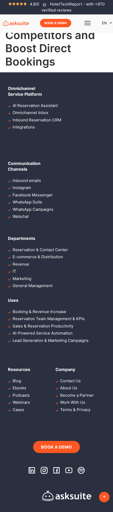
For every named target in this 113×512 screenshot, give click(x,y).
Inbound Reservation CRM (37, 119)
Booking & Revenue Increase (39, 311)
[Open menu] (87, 23)
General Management (33, 285)
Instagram (22, 187)
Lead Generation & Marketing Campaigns (51, 340)
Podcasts (21, 395)
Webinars (21, 402)
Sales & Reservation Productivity (43, 326)
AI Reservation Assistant (35, 105)
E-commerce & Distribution (38, 256)
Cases (18, 409)
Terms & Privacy (75, 409)
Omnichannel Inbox (30, 112)
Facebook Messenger (33, 194)
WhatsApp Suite (27, 202)
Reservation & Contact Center (40, 249)
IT (14, 271)
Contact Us (70, 380)
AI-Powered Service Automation (43, 333)
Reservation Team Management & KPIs (49, 318)
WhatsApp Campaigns (33, 209)
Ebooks (19, 387)
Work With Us (72, 402)
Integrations (24, 127)
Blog (17, 380)
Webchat (21, 216)
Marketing (22, 278)
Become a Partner (77, 395)
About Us (68, 387)
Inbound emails (27, 180)
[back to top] (104, 497)
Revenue (21, 264)
